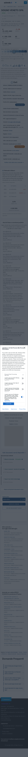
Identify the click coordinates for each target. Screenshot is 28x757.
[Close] (25, 348)
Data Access (14, 409)
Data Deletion (5, 409)
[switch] (22, 378)
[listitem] (14, 375)
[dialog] (14, 378)
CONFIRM (8, 403)
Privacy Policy (22, 409)
